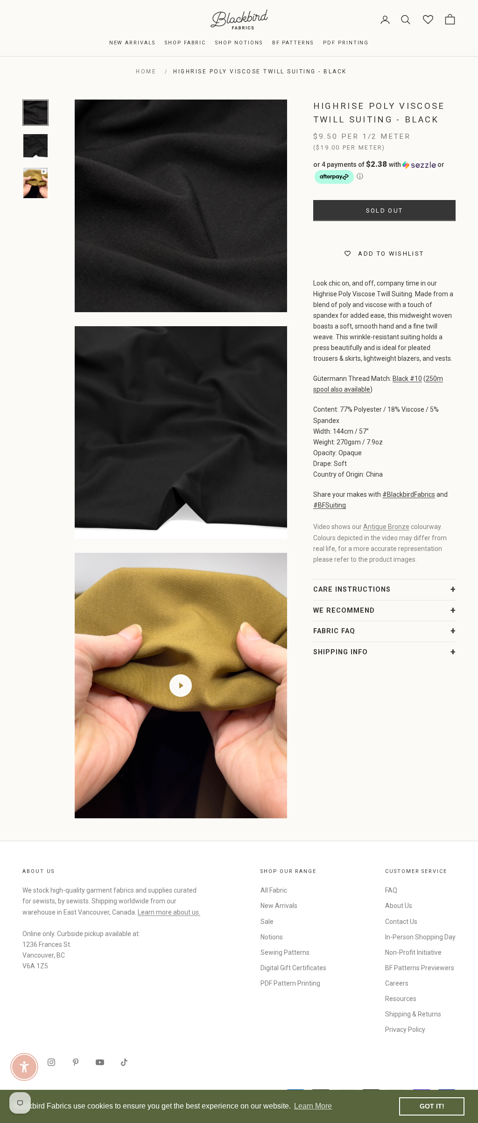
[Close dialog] (409, 447)
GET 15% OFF (330, 639)
